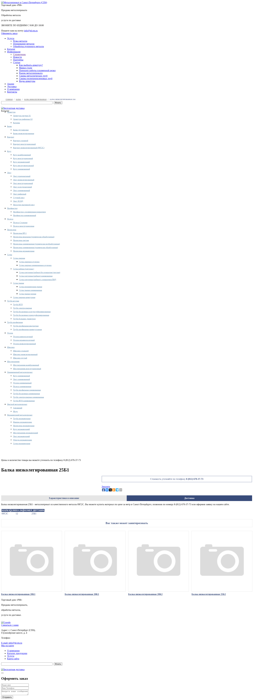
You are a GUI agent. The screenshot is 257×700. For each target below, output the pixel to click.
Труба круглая (13, 301)
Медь (15, 411)
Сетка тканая (18, 283)
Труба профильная (15, 322)
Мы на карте (7, 645)
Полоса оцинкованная (22, 386)
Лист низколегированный (23, 180)
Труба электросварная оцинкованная (28, 397)
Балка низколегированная (23, 133)
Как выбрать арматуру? (31, 65)
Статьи (16, 62)
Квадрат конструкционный (24, 144)
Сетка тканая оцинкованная (30, 290)
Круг (9, 151)
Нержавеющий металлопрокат (19, 415)
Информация (13, 51)
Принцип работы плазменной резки (37, 70)
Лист (9, 173)
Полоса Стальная (20, 222)
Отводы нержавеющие (22, 440)
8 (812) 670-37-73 (194, 479)
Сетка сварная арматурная (24, 297)
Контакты (12, 92)
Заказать (106, 486)
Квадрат (10, 137)
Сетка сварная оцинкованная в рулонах (35, 265)
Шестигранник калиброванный (26, 365)
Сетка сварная (19, 258)
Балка (9, 126)
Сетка (9, 254)
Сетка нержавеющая (21, 443)
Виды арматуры (27, 81)
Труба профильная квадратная (26, 326)
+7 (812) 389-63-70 (20, 638)
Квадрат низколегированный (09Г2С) (28, 148)
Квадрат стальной (20, 140)
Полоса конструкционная (23, 226)
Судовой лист (19, 197)
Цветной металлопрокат (17, 404)
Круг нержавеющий (21, 162)
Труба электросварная (22, 308)
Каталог (11, 49)
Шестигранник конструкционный (27, 369)
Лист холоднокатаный (22, 187)
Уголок (10, 333)
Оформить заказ (9, 33)
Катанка (16, 123)
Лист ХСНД (18, 201)
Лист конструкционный (23, 183)
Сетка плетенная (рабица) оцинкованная (36, 276)
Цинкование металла (23, 43)
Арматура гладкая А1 (22, 115)
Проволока (11, 230)
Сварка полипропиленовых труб (35, 78)
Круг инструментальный (23, 165)
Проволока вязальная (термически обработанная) (33, 237)
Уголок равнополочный (23, 336)
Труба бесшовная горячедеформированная (31, 315)
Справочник (19, 54)
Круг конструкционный (23, 158)
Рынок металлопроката (31, 73)
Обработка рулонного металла (28, 46)
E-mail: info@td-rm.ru (11, 643)
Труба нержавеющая (21, 418)
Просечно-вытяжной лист (24, 205)
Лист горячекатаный (21, 176)
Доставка (12, 86)
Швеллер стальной (21, 351)
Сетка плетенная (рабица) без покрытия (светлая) (39, 272)
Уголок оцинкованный (22, 383)
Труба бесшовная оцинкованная (26, 393)
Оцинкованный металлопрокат (20, 372)
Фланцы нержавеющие (22, 422)
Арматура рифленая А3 (23, 119)
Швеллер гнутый (20, 358)
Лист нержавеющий (21, 436)
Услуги (10, 38)
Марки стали (25, 68)
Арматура (11, 112)
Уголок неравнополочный (24, 340)
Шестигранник (13, 361)
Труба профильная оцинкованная (27, 390)
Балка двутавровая (21, 130)
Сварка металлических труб (33, 76)
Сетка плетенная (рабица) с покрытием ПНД (37, 279)
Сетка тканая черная (27, 294)
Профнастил (12, 208)
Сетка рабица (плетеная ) (23, 269)
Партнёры (18, 60)
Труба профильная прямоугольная (27, 329)
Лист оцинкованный (21, 190)
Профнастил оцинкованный (24, 215)
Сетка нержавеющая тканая (30, 287)
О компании (13, 89)
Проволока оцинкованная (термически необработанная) (36, 244)
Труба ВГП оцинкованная (24, 401)
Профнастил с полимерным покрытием (29, 212)
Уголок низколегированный (24, 344)
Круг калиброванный (22, 155)
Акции (10, 84)
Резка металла (20, 41)
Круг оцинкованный (21, 169)
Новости (17, 57)
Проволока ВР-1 (20, 233)
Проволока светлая (21, 240)
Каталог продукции (17, 653)
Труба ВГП (18, 304)
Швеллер (11, 347)
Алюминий (17, 408)
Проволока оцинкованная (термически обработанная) (35, 247)
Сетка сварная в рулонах (29, 262)
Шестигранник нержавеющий (25, 433)
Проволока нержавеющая (23, 251)
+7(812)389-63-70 (10, 28)
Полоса (10, 219)
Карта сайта (13, 658)
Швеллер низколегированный (25, 354)
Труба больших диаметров (24, 319)
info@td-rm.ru (31, 30)
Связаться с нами (10, 625)
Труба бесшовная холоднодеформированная (32, 312)
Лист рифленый (19, 194)
